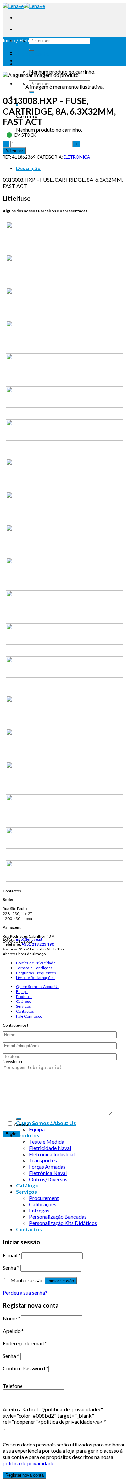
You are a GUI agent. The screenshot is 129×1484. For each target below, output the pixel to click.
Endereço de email (25, 1343)
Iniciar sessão (60, 1280)
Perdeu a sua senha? (25, 1292)
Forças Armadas (47, 1166)
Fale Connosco (29, 1016)
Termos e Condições (34, 967)
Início (9, 40)
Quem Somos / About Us (37, 986)
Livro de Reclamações (35, 977)
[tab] (71, 168)
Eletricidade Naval (50, 1148)
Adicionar (14, 150)
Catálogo (23, 1001)
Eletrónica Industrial (52, 1154)
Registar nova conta (24, 1475)
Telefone (12, 1386)
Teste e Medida (46, 1141)
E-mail (12, 1255)
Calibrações (42, 1204)
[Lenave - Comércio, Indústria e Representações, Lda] (24, 6)
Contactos (25, 1011)
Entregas (39, 1210)
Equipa (22, 991)
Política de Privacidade (36, 962)
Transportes (43, 1160)
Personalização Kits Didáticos (63, 1223)
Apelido (13, 1331)
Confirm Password (25, 1368)
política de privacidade (48, 1124)
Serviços (23, 1006)
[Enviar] (31, 50)
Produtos (24, 996)
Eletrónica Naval (48, 1173)
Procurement (44, 1198)
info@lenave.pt (29, 939)
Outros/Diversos (48, 1179)
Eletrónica (30, 40)
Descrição (28, 168)
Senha (11, 1267)
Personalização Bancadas (58, 1216)
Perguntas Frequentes (36, 972)
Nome (11, 1318)
